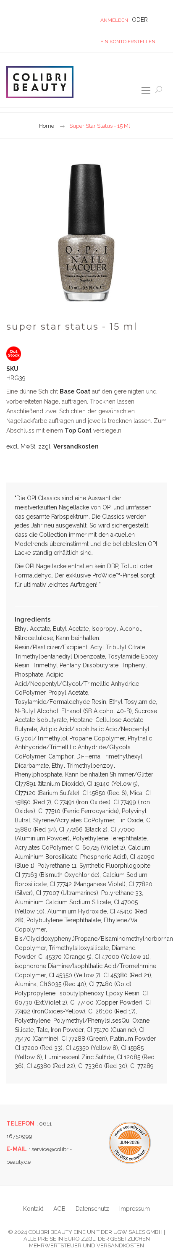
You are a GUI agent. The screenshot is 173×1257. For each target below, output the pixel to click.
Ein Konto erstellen (127, 42)
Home (46, 126)
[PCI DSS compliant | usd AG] (130, 1143)
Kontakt (33, 1208)
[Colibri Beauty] (39, 82)
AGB (59, 1208)
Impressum (134, 1208)
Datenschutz (92, 1208)
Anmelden (114, 20)
